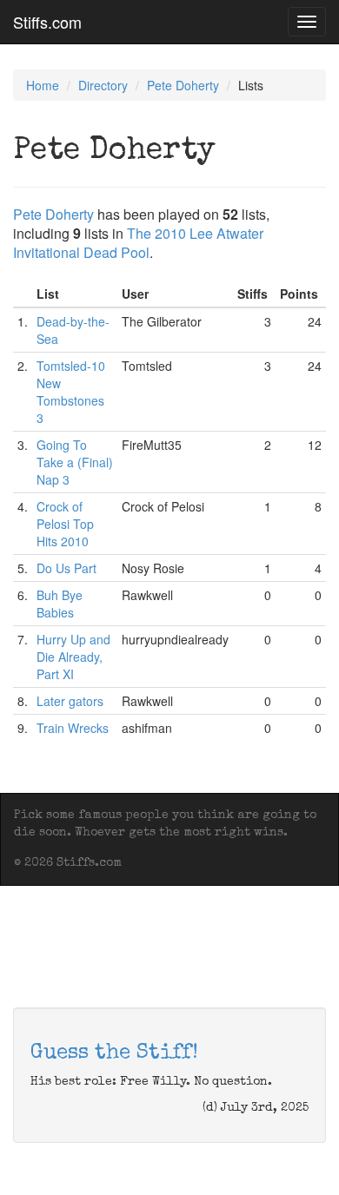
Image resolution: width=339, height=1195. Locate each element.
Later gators (70, 701)
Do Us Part (66, 568)
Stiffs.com (47, 21)
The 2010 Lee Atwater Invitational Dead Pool (138, 242)
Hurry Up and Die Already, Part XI (73, 657)
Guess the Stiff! (114, 1053)
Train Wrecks (73, 727)
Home (42, 85)
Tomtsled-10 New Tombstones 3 (71, 391)
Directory (103, 85)
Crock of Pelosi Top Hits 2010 (65, 524)
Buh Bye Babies (60, 603)
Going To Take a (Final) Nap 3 (75, 462)
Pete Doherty (183, 85)
